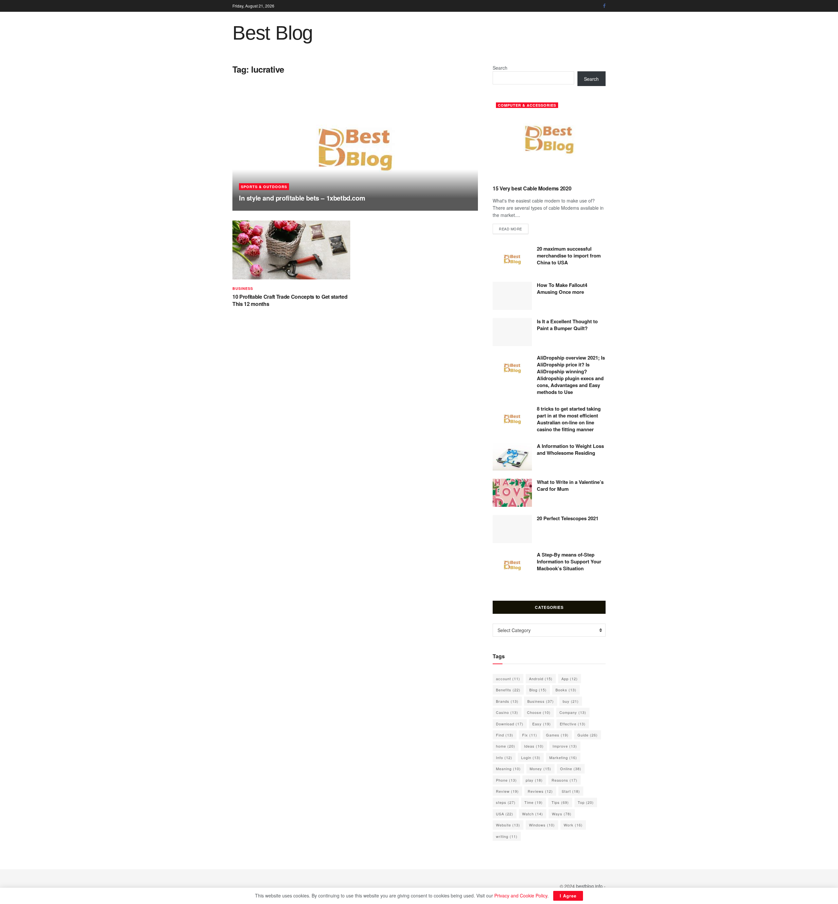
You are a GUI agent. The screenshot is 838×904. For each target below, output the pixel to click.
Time (533, 802)
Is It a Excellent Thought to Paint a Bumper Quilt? (567, 325)
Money (540, 768)
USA (504, 813)
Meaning (508, 768)
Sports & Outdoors (264, 186)
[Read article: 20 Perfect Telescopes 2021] (512, 529)
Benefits (508, 689)
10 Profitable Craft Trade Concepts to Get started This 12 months (289, 300)
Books (566, 689)
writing (507, 836)
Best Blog (272, 33)
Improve (565, 746)
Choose (539, 712)
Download (509, 723)
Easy (541, 723)
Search (500, 67)
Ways (562, 813)
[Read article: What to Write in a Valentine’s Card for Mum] (512, 493)
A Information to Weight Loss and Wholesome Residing (570, 449)
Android (541, 678)
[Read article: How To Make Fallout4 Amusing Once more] (512, 296)
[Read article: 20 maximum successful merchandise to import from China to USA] (512, 259)
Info (504, 757)
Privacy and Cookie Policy (520, 895)
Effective (573, 723)
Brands (507, 701)
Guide (587, 734)
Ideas (534, 746)
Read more (513, 228)
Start (571, 791)
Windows (542, 824)
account (508, 678)
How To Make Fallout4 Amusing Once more (562, 288)
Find (504, 734)
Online (570, 768)
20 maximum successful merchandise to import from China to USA (569, 255)
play (534, 780)
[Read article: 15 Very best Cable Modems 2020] (549, 139)
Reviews (540, 791)
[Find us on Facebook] (604, 6)
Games (557, 734)
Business (242, 288)
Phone (506, 780)
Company (572, 712)
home (505, 746)
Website (508, 824)
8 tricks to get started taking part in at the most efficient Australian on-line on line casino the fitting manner (569, 419)
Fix (529, 734)
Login (530, 757)
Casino (507, 712)
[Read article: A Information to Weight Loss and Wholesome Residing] (512, 457)
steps (506, 802)
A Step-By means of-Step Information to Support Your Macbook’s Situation (569, 561)
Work (573, 824)
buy (571, 701)
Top (586, 802)
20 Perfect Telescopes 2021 (567, 518)
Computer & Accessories (527, 105)
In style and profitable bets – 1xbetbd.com (302, 198)
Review (507, 791)
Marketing (563, 757)
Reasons (564, 780)
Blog (538, 689)
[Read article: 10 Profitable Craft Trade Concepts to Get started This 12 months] (291, 250)
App (569, 678)
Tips (560, 802)
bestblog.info (589, 886)
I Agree (568, 896)
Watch (532, 813)
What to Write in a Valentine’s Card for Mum (570, 485)
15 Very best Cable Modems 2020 (532, 188)
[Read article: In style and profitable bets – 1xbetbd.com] (355, 149)
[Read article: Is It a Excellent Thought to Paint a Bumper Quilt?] (512, 332)
